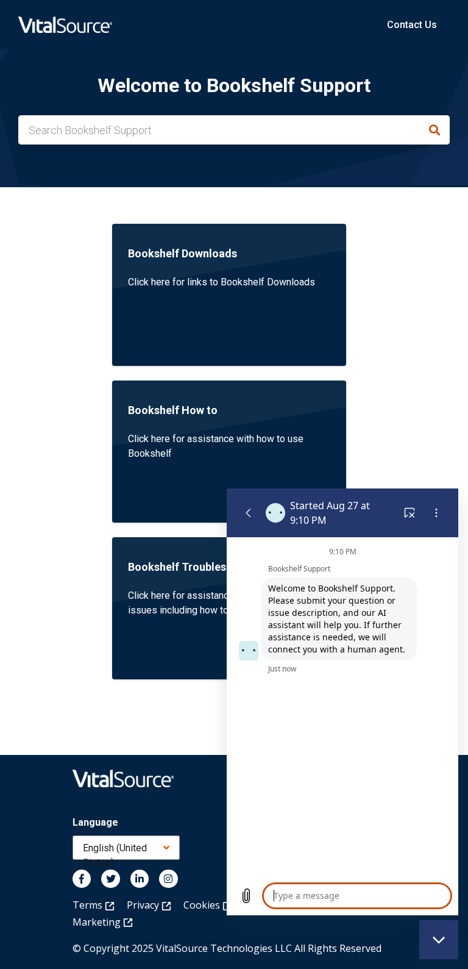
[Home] (65, 24)
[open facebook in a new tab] (82, 879)
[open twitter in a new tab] (110, 879)
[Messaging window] (342, 701)
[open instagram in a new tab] (168, 879)
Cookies (202, 905)
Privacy (144, 905)
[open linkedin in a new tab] (139, 879)
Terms (89, 905)
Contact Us (412, 24)
